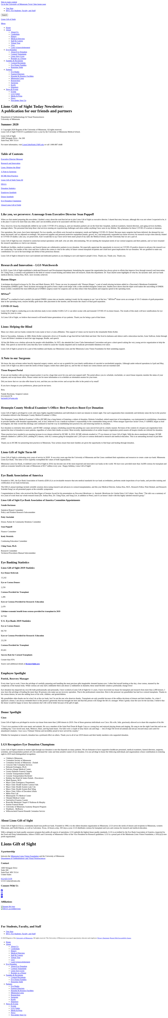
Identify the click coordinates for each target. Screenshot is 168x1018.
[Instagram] (84, 893)
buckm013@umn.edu (9, 398)
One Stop (9, 8)
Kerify (13, 999)
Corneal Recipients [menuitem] (18, 63)
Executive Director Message (12, 159)
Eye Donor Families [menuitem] (18, 65)
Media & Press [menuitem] (16, 96)
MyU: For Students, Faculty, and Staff (21, 11)
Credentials (15, 949)
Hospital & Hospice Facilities (22, 991)
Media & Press (16, 1010)
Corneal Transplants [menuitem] (18, 54)
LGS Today (15, 1008)
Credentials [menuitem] (15, 34)
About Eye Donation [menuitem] (19, 52)
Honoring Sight (17, 982)
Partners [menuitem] (9, 70)
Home (8, 942)
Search (4, 15)
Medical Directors (18, 953)
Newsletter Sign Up (18, 1015)
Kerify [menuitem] (13, 85)
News (13, 1013)
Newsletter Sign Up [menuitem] (18, 100)
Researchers (15, 995)
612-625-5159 (6, 879)
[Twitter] (84, 897)
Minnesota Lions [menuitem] (17, 78)
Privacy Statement (103, 938)
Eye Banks (15, 986)
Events (13, 1006)
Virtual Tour (15, 957)
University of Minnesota (24, 938)
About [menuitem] (8, 30)
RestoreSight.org (33, 664)
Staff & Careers (17, 955)
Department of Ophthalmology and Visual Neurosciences (23, 858)
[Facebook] (84, 890)
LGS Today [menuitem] (15, 94)
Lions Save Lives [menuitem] (17, 56)
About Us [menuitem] (14, 32)
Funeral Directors (17, 988)
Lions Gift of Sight (8, 19)
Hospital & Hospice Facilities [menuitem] (22, 76)
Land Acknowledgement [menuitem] (20, 47)
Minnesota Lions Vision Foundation (25, 856)
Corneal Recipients (18, 977)
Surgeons (14, 997)
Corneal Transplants (18, 968)
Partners (9, 984)
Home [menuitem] (8, 28)
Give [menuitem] (13, 45)
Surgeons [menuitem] (14, 83)
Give (13, 960)
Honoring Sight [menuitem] (17, 67)
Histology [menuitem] (14, 87)
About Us (14, 946)
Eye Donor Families (18, 980)
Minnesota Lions (17, 993)
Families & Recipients (14, 975)
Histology (14, 1002)
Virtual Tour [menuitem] (15, 43)
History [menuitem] (14, 36)
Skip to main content (9, 2)
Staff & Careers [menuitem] (17, 41)
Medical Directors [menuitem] (18, 39)
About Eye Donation (19, 966)
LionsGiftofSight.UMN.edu (33, 145)
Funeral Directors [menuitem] (17, 74)
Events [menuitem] (13, 92)
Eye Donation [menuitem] (11, 50)
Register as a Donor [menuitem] (18, 58)
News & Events (12, 1004)
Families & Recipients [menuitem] (14, 61)
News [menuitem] (13, 98)
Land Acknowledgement (20, 962)
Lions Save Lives (17, 971)
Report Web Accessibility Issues (120, 938)
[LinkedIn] (84, 895)
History (14, 951)
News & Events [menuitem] (12, 89)
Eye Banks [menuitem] (15, 72)
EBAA (4, 184)
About (8, 944)
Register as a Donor (18, 973)
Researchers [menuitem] (15, 81)
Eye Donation (11, 964)
